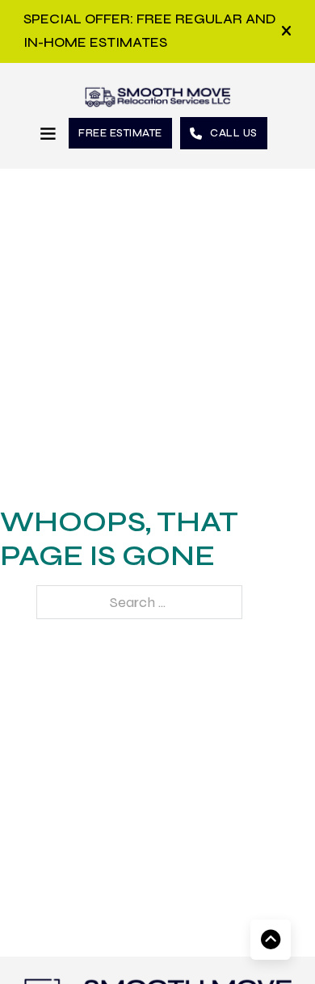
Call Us (234, 133)
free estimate (120, 133)
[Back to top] (270, 939)
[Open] (286, 31)
